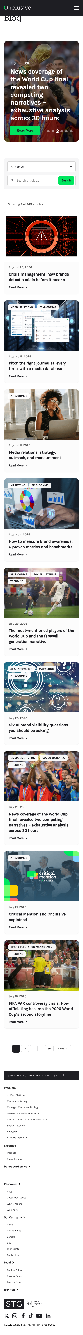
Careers (11, 1236)
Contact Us (13, 1255)
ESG (9, 1242)
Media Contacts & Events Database (27, 1119)
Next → (62, 1048)
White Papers (14, 1203)
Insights (11, 1152)
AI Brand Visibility (17, 1137)
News (10, 1224)
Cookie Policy (14, 1270)
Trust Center (13, 1248)
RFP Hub (9, 1289)
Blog (9, 1191)
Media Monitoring (17, 1101)
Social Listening (16, 1125)
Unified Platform (16, 1095)
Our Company (13, 1217)
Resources (10, 1184)
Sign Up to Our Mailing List (33, 1075)
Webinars (12, 1209)
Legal (7, 1262)
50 (49, 1048)
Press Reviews (14, 1159)
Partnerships (14, 1230)
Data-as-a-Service (15, 1166)
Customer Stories (16, 1197)
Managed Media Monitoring (22, 1107)
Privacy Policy (14, 1276)
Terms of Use (14, 1282)
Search (66, 180)
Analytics (12, 1131)
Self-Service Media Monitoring (23, 1113)
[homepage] (17, 8)
